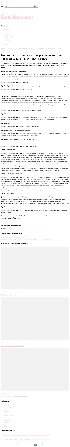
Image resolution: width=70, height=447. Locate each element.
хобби (6, 45)
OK (35, 445)
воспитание (7, 30)
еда (5, 32)
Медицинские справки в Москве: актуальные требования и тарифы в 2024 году (27, 439)
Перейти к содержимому (8, 2)
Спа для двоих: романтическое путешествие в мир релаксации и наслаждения (27, 435)
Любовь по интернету (9, 295)
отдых (6, 38)
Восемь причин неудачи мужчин (14, 397)
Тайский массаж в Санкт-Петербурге (15, 437)
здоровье (6, 34)
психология (7, 40)
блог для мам (17, 16)
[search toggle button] (1, 4)
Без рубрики (7, 405)
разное (6, 422)
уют (5, 42)
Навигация (4, 26)
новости (6, 414)
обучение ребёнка (9, 36)
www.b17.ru (11, 229)
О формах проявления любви (12, 346)
